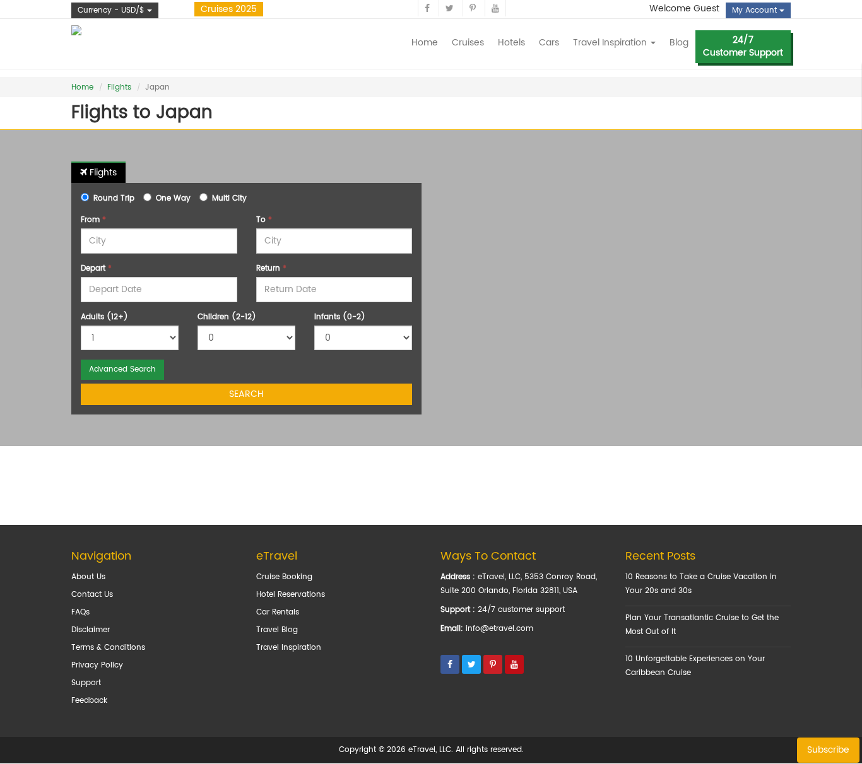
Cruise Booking (284, 577)
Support (86, 683)
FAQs (80, 612)
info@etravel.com (499, 629)
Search (246, 394)
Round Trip (113, 198)
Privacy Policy (97, 665)
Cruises (468, 42)
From (93, 220)
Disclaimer (90, 630)
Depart (96, 268)
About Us (88, 577)
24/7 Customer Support (743, 46)
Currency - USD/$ (112, 10)
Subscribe (828, 750)
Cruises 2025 (229, 9)
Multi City (229, 198)
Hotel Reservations (290, 595)
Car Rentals (277, 612)
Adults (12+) (104, 317)
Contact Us (92, 595)
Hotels (511, 42)
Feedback (89, 701)
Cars (549, 42)
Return (271, 268)
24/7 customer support (521, 610)
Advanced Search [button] (122, 369)
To (264, 220)
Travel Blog (277, 630)
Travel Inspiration (288, 648)
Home (424, 42)
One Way (173, 198)
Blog (679, 42)
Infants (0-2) (339, 317)
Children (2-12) (227, 317)
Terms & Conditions (108, 648)
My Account (755, 10)
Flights (119, 87)
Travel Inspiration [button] (611, 42)
